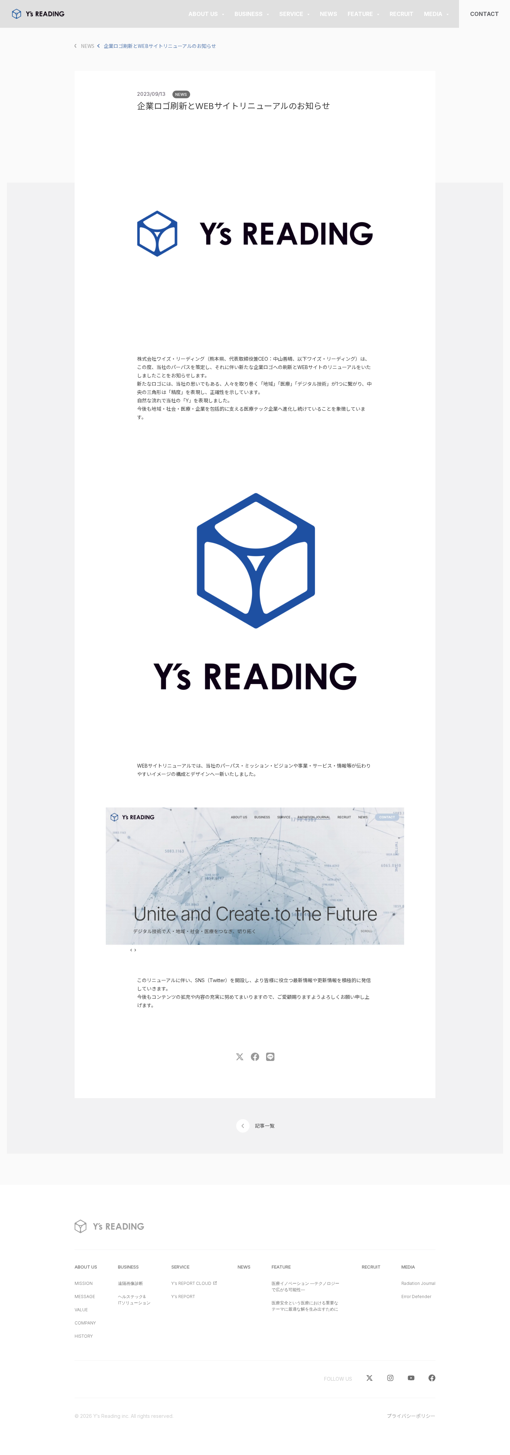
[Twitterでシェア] (240, 1059)
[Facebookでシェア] (255, 1059)
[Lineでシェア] (270, 1059)
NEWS (181, 94)
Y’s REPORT (183, 1296)
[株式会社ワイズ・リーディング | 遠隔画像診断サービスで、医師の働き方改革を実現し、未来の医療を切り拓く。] (38, 14)
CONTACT (484, 13)
